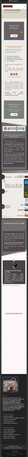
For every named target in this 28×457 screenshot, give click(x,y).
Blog (16, 446)
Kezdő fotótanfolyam (8, 416)
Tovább (15, 35)
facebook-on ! (8, 89)
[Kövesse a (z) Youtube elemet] (17, 74)
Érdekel (13, 367)
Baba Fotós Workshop (9, 432)
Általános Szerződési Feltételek (13, 448)
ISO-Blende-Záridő (9, 51)
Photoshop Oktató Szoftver (10, 419)
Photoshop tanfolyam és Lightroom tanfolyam (14, 418)
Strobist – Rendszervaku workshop (11, 434)
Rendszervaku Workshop (14, 105)
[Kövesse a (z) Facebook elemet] (11, 74)
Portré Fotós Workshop (9, 429)
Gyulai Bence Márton (10, 274)
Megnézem (13, 338)
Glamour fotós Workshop (9, 431)
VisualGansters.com (16, 285)
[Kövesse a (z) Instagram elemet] (14, 74)
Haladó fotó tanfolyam (14, 26)
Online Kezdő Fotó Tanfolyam (10, 423)
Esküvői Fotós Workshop (9, 436)
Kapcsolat (11, 446)
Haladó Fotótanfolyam (9, 421)
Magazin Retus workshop (9, 438)
